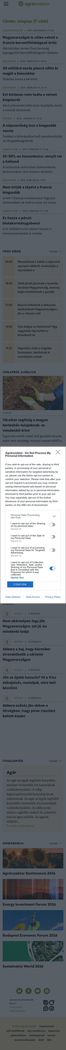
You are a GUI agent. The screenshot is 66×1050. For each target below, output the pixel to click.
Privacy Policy (53, 596)
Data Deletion (13, 596)
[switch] (52, 524)
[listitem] (33, 516)
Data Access (33, 596)
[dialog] (33, 525)
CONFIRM (20, 584)
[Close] (59, 453)
